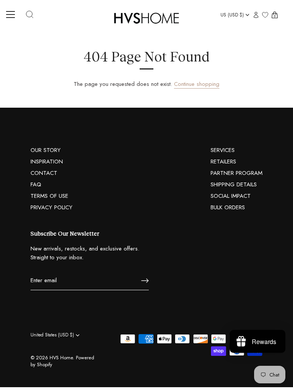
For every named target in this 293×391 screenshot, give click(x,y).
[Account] (256, 15)
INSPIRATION (47, 161)
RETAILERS (223, 161)
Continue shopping (196, 84)
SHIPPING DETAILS (234, 184)
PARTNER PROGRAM (236, 173)
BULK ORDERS (228, 207)
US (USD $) (232, 15)
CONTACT (44, 173)
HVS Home (61, 357)
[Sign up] (145, 280)
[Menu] (13, 14)
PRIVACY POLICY (51, 207)
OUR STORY (46, 150)
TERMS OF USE (49, 196)
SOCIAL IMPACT (231, 196)
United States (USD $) (52, 335)
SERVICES (223, 150)
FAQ (36, 184)
